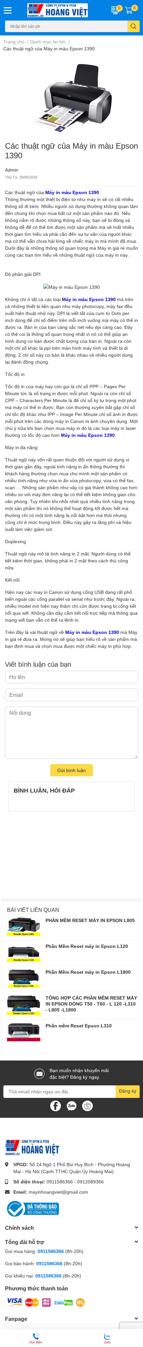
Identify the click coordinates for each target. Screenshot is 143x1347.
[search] (133, 26)
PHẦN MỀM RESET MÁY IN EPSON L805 (90, 920)
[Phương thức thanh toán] (46, 1302)
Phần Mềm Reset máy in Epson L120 (87, 946)
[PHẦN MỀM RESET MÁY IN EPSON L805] (23, 926)
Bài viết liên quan (33, 910)
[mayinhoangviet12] (59, 10)
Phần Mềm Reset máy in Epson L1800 (88, 972)
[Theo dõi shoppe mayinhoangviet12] (87, 1106)
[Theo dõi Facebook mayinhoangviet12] (55, 1105)
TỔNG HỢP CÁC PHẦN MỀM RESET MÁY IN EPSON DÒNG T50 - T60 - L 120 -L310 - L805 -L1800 (91, 1003)
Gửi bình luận (71, 770)
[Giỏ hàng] (129, 10)
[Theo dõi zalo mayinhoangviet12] (71, 1105)
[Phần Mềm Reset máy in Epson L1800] (23, 978)
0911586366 (60, 1181)
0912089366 (90, 1181)
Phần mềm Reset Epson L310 (79, 1025)
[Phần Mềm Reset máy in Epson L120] (23, 952)
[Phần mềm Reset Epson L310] (23, 1032)
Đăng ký (127, 1091)
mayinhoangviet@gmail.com (58, 1192)
